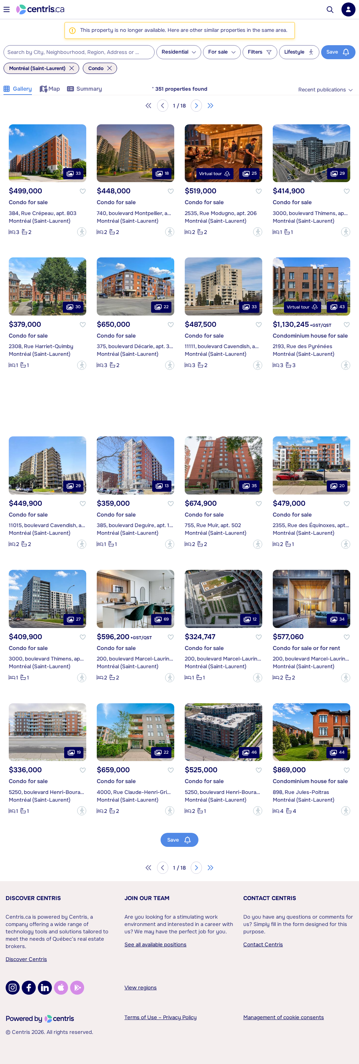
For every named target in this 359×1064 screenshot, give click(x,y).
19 (79, 752)
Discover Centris (33, 898)
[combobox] (79, 52)
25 (254, 173)
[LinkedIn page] (45, 988)
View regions (140, 987)
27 (78, 619)
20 (342, 486)
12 (255, 619)
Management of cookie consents (283, 1017)
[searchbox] (74, 52)
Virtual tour (210, 174)
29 (342, 173)
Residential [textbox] (175, 52)
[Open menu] (6, 9)
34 (342, 619)
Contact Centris (269, 898)
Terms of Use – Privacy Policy (160, 1017)
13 (167, 486)
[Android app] (77, 988)
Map (54, 88)
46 (254, 752)
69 (166, 619)
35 (254, 486)
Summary (89, 88)
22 (166, 307)
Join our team (146, 898)
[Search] (330, 10)
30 (78, 307)
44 (342, 752)
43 (342, 307)
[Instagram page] (13, 988)
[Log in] (348, 9)
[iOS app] (61, 988)
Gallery (22, 88)
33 (78, 173)
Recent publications (322, 90)
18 (167, 173)
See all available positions (155, 944)
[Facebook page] (29, 988)
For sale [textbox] (218, 52)
